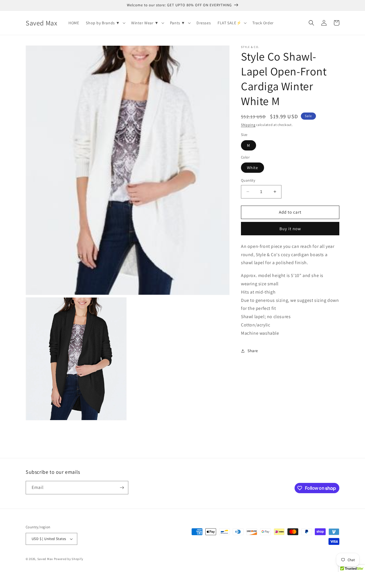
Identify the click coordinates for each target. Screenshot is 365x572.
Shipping (248, 125)
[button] (105, 23)
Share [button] (253, 350)
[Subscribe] (121, 487)
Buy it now (290, 228)
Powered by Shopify (68, 559)
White (252, 167)
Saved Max (45, 559)
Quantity (248, 180)
